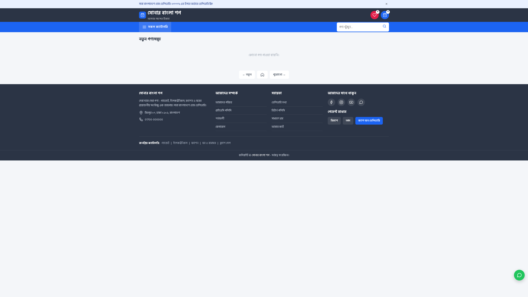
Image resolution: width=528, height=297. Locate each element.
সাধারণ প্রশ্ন (277, 118)
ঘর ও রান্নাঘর (209, 143)
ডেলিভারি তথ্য (279, 102)
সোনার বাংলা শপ (260, 155)
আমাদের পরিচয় (224, 102)
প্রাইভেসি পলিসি (223, 110)
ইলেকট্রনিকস (180, 143)
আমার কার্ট (278, 126)
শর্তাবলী (220, 118)
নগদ (348, 120)
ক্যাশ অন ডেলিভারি (369, 120)
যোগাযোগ (220, 126)
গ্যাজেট (165, 143)
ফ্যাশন (194, 143)
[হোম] (262, 75)
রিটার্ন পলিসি (278, 110)
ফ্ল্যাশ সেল (225, 143)
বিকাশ (334, 120)
